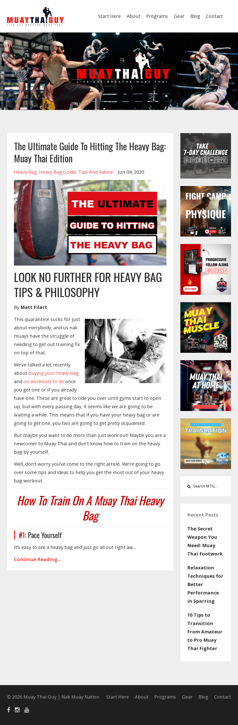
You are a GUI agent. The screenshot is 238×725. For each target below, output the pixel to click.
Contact (214, 16)
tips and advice (95, 172)
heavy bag (25, 172)
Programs (157, 16)
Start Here (109, 16)
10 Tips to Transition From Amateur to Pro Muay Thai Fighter (204, 631)
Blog (195, 16)
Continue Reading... (37, 559)
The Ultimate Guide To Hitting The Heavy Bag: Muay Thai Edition (90, 152)
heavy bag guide (57, 172)
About (133, 16)
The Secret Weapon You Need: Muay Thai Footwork (205, 541)
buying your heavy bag (53, 373)
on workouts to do (43, 381)
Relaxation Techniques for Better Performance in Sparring (205, 584)
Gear (179, 16)
